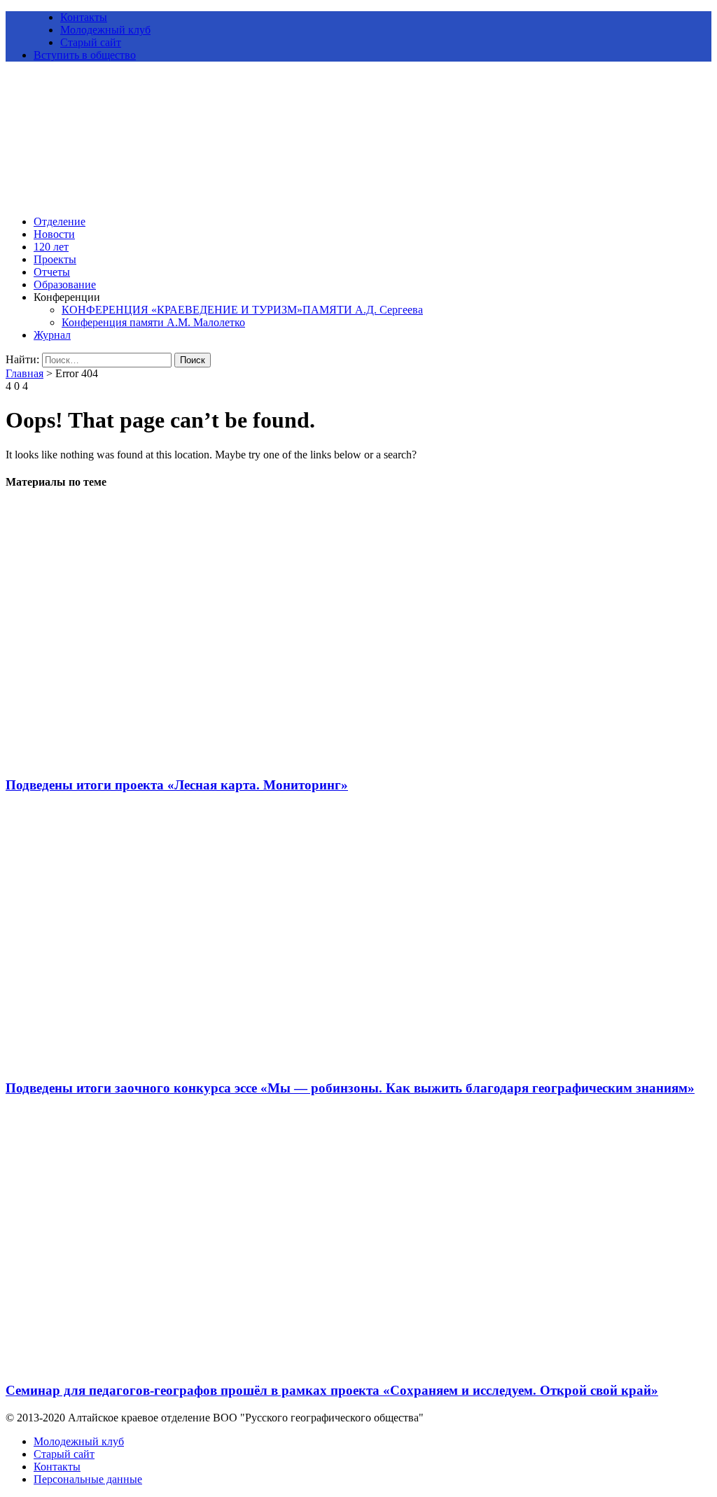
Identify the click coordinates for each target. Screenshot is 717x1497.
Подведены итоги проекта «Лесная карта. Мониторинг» (177, 785)
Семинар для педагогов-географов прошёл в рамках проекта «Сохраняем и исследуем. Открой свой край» (332, 1390)
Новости (54, 234)
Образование (65, 284)
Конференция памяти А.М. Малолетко (153, 322)
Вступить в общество (85, 55)
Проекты (55, 259)
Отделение (59, 221)
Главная (24, 373)
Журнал (52, 335)
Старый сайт (90, 42)
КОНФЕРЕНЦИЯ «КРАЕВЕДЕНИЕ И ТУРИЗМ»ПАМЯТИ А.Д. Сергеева (242, 310)
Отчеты (52, 272)
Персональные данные (88, 1479)
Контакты (83, 17)
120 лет (51, 247)
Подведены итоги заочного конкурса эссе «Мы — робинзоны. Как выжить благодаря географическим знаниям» (350, 1088)
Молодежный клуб (105, 30)
